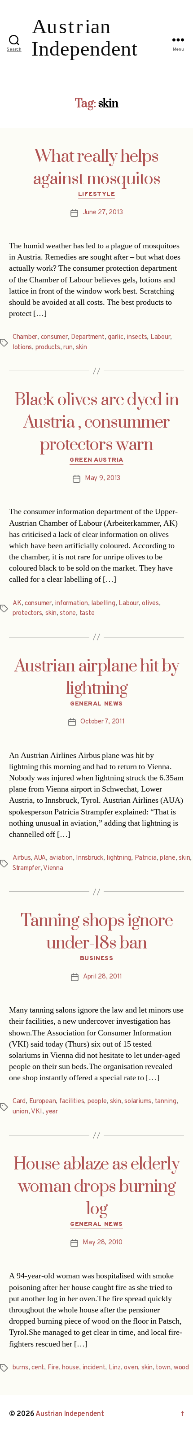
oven (131, 1368)
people (97, 1101)
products (47, 347)
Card (19, 1101)
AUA (40, 858)
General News (96, 704)
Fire (53, 1368)
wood (181, 1368)
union (20, 1112)
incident (94, 1368)
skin (81, 347)
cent (37, 1368)
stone (68, 613)
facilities (71, 1101)
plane (167, 858)
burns (20, 1368)
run (67, 347)
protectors (27, 613)
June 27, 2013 (103, 212)
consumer (54, 337)
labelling (103, 603)
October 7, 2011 (102, 722)
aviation (61, 858)
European (42, 1101)
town (163, 1368)
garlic (115, 337)
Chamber (25, 337)
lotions (22, 347)
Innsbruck (89, 858)
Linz (115, 1368)
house (70, 1368)
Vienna (53, 868)
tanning (165, 1101)
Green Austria (96, 460)
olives (150, 603)
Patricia (146, 858)
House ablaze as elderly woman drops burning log (96, 1187)
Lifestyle (96, 194)
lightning (118, 858)
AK (17, 603)
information (71, 603)
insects (137, 337)
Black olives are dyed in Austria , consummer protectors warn (97, 423)
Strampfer (26, 868)
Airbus (22, 858)
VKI (36, 1112)
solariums (137, 1101)
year (51, 1112)
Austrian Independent (69, 1414)
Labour (160, 337)
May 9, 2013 (102, 478)
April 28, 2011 (102, 977)
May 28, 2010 (103, 1242)
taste (87, 613)
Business (96, 958)
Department (87, 337)
